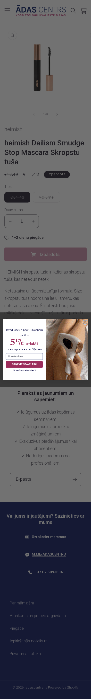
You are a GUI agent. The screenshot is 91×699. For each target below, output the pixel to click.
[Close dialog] (85, 322)
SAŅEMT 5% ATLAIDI (24, 364)
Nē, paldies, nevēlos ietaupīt (24, 370)
